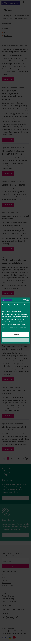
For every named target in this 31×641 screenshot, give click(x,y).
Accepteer (15, 334)
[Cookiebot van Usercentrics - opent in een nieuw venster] (22, 300)
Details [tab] (16, 305)
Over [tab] (25, 305)
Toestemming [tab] (6, 305)
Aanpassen (14, 340)
